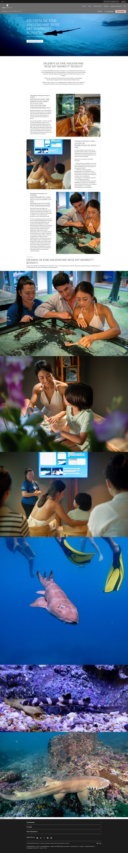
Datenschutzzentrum (74, 846)
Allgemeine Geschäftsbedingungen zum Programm (60, 846)
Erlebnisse (106, 6)
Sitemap (41, 847)
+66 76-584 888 (109, 11)
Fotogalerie (30, 257)
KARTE (100, 11)
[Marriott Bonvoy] (123, 1)
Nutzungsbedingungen (45, 846)
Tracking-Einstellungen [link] (31, 846)
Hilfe (45, 847)
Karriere (37, 846)
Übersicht (84, 6)
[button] (111, 2)
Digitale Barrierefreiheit (89, 846)
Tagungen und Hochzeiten (116, 6)
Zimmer (89, 6)
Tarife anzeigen (120, 11)
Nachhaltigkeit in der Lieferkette (32, 847)
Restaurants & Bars (98, 6)
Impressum (82, 846)
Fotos (125, 6)
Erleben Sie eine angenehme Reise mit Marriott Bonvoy (60, 261)
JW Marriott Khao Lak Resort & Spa (35, 41)
